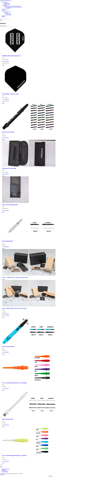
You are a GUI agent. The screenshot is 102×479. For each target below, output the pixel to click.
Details (3, 103)
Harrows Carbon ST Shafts (8, 132)
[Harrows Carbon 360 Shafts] (52, 331)
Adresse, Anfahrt (5, 471)
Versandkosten (6, 61)
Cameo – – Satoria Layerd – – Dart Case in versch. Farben (15, 277)
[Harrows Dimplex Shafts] (52, 226)
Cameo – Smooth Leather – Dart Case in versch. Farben (14, 308)
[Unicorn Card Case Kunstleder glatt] (52, 189)
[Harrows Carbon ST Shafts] (52, 117)
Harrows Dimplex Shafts (7, 241)
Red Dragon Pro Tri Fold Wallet (9, 168)
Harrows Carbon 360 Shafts (8, 346)
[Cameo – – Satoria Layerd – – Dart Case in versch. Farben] (52, 262)
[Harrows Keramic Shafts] (52, 404)
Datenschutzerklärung (5, 468)
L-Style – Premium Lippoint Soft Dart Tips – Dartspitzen (14, 382)
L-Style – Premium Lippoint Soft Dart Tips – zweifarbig (14, 455)
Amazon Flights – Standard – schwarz (10, 93)
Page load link (2, 474)
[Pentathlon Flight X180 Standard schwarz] (52, 40)
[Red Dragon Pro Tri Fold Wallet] (52, 153)
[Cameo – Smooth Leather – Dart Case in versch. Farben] (52, 293)
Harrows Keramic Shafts (7, 419)
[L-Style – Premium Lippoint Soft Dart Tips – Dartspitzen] (52, 367)
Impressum (4, 469)
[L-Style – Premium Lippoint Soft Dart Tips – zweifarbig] (52, 440)
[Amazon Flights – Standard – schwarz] (52, 78)
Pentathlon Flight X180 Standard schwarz (11, 55)
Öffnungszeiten (4, 470)
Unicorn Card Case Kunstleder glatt (10, 204)
